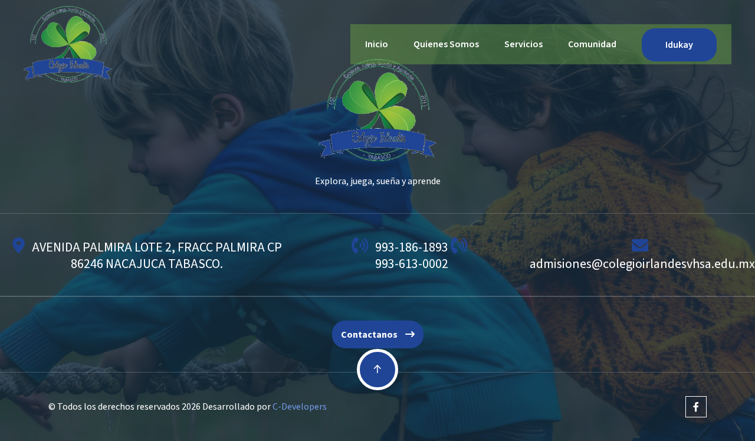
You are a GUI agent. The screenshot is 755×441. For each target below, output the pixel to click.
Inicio (376, 44)
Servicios (523, 44)
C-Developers (300, 406)
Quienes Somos (446, 44)
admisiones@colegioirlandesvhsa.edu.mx (642, 263)
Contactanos (370, 334)
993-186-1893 (411, 247)
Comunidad (592, 44)
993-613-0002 (411, 263)
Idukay (679, 44)
